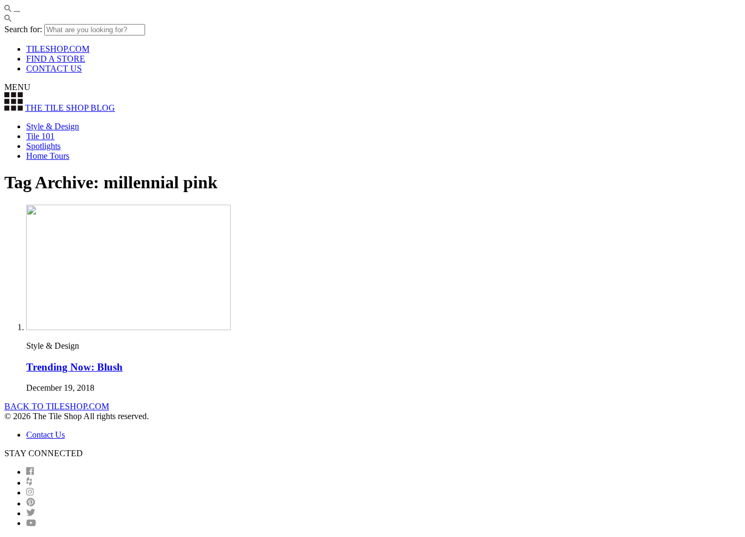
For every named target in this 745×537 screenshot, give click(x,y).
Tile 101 (40, 136)
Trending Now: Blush (74, 367)
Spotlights (43, 146)
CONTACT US (54, 68)
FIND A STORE (55, 58)
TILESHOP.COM (57, 48)
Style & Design (52, 126)
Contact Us (45, 434)
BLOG (70, 107)
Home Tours (47, 155)
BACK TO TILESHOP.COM (56, 406)
